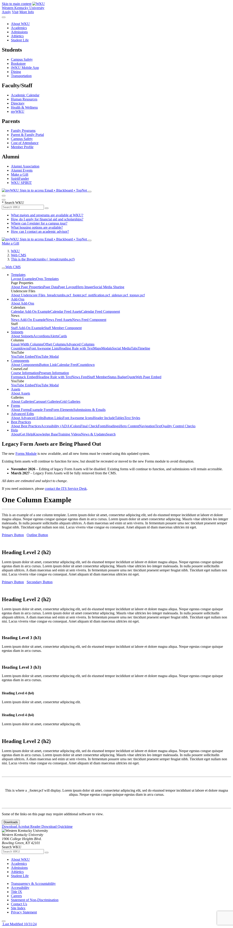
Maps (97, 348)
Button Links (53, 418)
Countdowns (20, 348)
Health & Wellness (24, 107)
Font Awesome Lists (44, 348)
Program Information (54, 373)
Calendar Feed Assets (65, 311)
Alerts (54, 336)
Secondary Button (40, 582)
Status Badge (117, 377)
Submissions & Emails (89, 410)
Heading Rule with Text (76, 348)
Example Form (40, 410)
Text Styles (132, 418)
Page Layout (67, 287)
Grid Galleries (70, 401)
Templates (18, 275)
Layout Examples (23, 279)
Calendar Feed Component (100, 311)
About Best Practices (26, 426)
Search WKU (13, 203)
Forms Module (26, 453)
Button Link (48, 365)
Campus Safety (22, 59)
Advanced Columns (80, 344)
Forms (15, 406)
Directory (18, 103)
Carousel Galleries (47, 401)
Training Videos (69, 434)
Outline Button (37, 535)
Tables (119, 418)
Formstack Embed (24, 377)
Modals (106, 348)
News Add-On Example (28, 320)
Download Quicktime (57, 826)
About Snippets (22, 336)
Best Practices (21, 422)
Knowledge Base (45, 434)
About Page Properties (27, 287)
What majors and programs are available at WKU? (47, 215)
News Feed (80, 377)
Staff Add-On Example (27, 328)
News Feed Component (89, 320)
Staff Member (98, 377)
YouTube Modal (47, 356)
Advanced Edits (22, 414)
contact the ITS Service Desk (66, 488)
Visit (15, 12)
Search (111, 434)
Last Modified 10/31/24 (19, 924)
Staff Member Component (63, 328)
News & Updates (93, 434)
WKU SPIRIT (21, 183)
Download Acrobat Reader (21, 826)
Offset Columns (54, 344)
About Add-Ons (22, 303)
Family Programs (23, 131)
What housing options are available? (37, 227)
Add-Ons (17, 299)
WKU (15, 251)
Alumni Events (22, 170)
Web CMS (18, 255)
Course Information (25, 373)
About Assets (20, 393)
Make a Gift (19, 174)
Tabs (134, 348)
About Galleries (22, 401)
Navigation (147, 426)
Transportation (21, 76)
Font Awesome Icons (78, 418)
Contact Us (19, 904)
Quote (131, 377)
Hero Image (84, 287)
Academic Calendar (25, 95)
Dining (16, 72)
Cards (62, 336)
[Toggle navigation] (3, 268)
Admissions (19, 32)
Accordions (41, 336)
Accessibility (20, 888)
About (15, 434)
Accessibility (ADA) (56, 426)
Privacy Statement (24, 912)
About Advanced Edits (27, 418)
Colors (75, 426)
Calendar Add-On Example (30, 311)
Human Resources (24, 99)
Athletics (17, 36)
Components (20, 361)
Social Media (121, 348)
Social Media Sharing (108, 287)
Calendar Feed (67, 365)
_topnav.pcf (136, 295)
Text (158, 426)
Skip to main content (16, 4)
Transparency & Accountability (33, 883)
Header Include (104, 418)
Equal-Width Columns (27, 344)
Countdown (86, 365)
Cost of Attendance (24, 143)
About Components (25, 365)
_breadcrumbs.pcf (58, 295)
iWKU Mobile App (25, 68)
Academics (19, 28)
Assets (15, 389)
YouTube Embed (23, 356)
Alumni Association (25, 166)
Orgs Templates (47, 279)
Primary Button (13, 535)
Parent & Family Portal (27, 135)
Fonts (102, 426)
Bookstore (18, 63)
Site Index (18, 908)
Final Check (89, 426)
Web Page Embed (148, 377)
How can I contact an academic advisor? (40, 231)
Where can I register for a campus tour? (39, 223)
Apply (6, 12)
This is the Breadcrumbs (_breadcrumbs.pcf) (43, 259)
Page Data (50, 287)
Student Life (20, 40)
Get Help (26, 434)
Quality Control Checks (178, 426)
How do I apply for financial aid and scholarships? (47, 219)
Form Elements (62, 410)
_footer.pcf (78, 295)
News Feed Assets (59, 320)
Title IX (16, 892)
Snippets (17, 332)
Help (14, 430)
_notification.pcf (98, 295)
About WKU (20, 24)
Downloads (11, 822)
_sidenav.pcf (119, 295)
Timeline (144, 348)
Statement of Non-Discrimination (34, 900)
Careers (16, 896)
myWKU (17, 111)
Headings (112, 426)
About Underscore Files (28, 295)
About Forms (20, 410)
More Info (26, 12)
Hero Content (129, 426)
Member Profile (22, 147)
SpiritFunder (20, 178)
